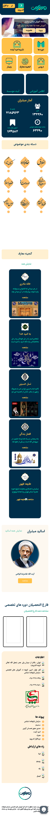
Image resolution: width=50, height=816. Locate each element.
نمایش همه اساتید (13, 531)
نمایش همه (26, 264)
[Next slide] (4, 34)
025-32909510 (35, 685)
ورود (40, 30)
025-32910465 (35, 678)
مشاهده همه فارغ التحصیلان (36, 611)
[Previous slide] (10, 34)
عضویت (29, 30)
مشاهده (25, 297)
